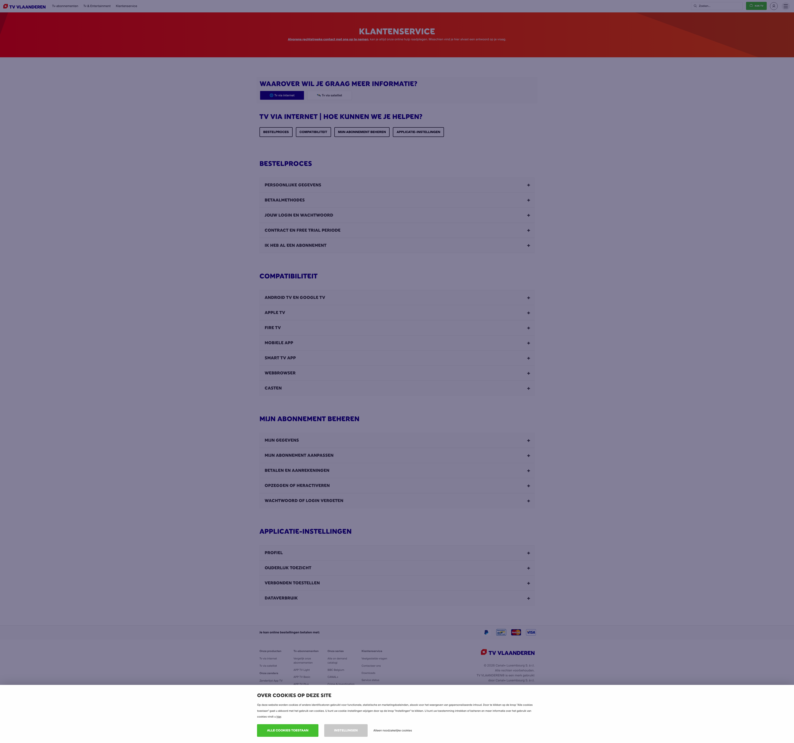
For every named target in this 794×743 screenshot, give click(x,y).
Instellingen (346, 730)
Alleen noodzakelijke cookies (392, 730)
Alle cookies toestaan (287, 730)
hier (278, 716)
